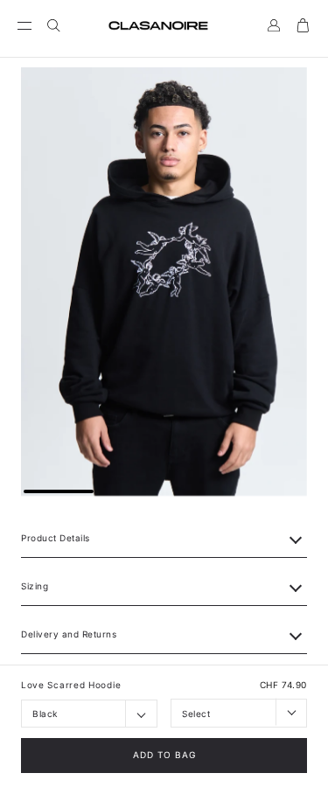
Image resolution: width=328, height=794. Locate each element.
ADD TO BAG (164, 754)
